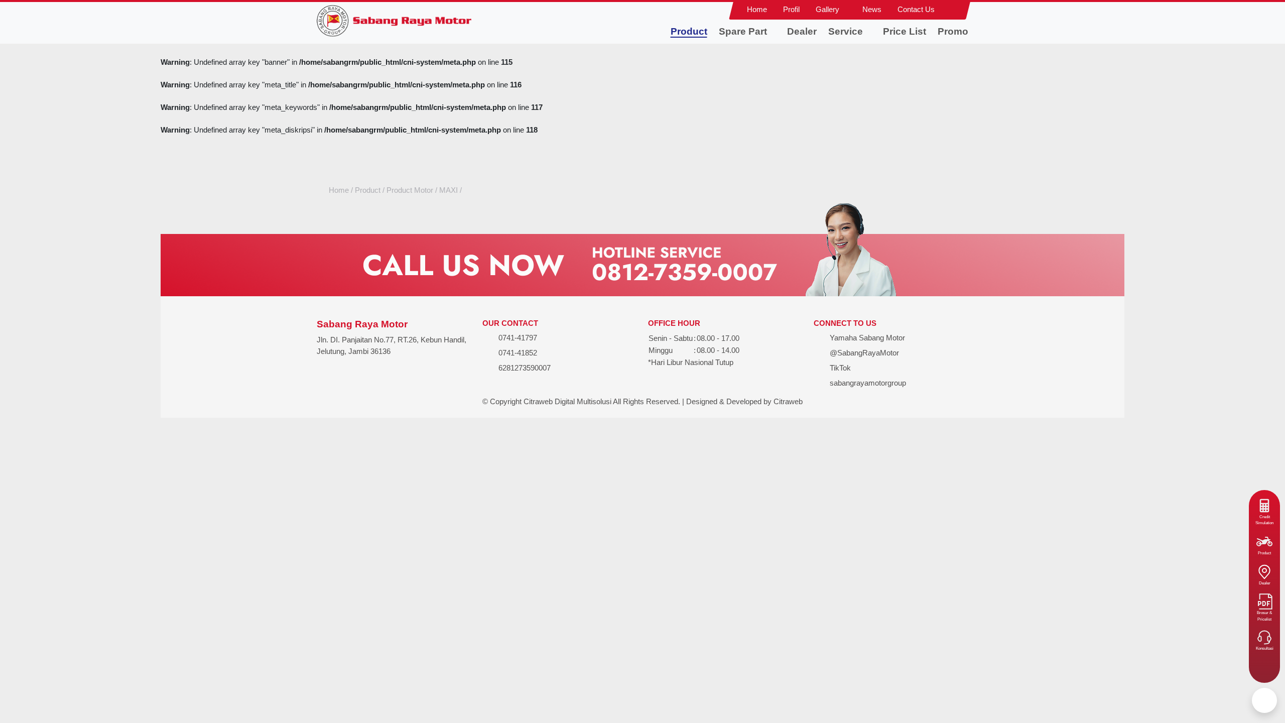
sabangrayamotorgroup (867, 383)
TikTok (839, 368)
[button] (831, 10)
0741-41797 (517, 337)
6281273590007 (524, 368)
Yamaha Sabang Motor (866, 337)
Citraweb (788, 401)
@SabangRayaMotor (863, 352)
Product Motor (410, 190)
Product (367, 190)
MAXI (448, 190)
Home (339, 190)
